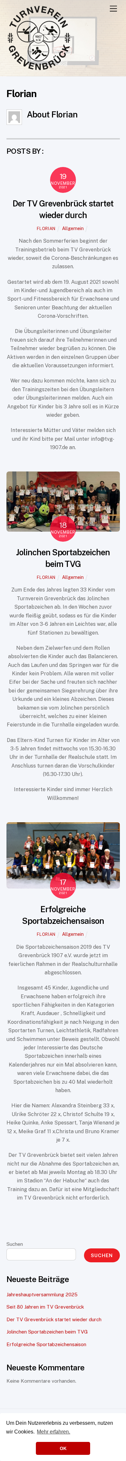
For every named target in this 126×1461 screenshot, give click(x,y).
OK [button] (63, 1448)
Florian (46, 228)
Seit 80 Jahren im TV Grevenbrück (45, 1307)
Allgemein (73, 228)
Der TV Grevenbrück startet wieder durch (53, 1319)
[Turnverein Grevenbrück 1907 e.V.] (38, 68)
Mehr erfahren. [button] (53, 1431)
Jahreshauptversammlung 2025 (42, 1294)
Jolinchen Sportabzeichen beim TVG (47, 1331)
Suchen (14, 1244)
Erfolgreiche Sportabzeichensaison (46, 1344)
